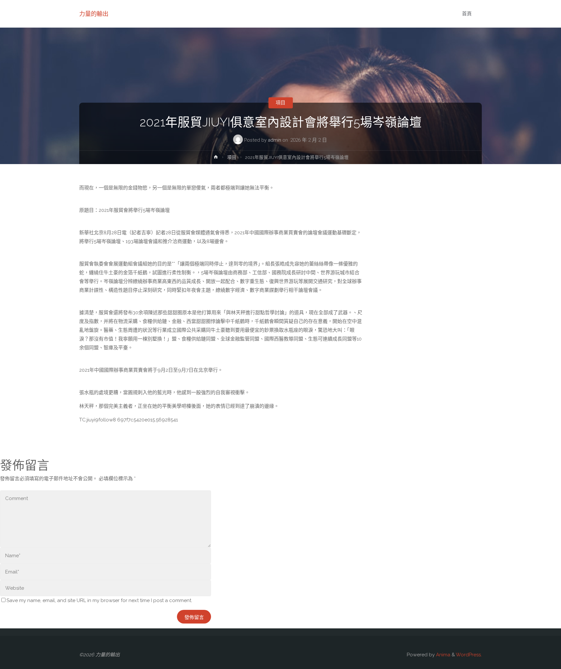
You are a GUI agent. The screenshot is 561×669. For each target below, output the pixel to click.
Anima (442, 655)
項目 (280, 103)
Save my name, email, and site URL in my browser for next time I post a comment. (99, 600)
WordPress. (469, 655)
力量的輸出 (93, 13)
